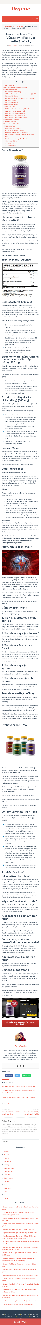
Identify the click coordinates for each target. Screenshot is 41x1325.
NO (8, 1317)
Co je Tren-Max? (8, 85)
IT (2, 1317)
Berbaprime (7, 1161)
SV (34, 1317)
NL (16, 1314)
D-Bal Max (7, 1188)
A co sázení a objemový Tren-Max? (16, 132)
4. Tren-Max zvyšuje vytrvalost (15, 115)
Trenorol (10, 1104)
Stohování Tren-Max (9, 122)
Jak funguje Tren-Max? (10, 104)
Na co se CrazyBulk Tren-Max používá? (15, 87)
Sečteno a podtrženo (10, 141)
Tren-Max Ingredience (10, 90)
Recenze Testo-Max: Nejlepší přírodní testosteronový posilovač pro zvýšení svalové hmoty (19, 1259)
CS (9, 1314)
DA (13, 1314)
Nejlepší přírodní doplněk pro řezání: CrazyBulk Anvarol (20, 1275)
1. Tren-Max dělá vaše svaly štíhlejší (17, 109)
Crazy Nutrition (8, 1178)
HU (37, 1314)
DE (28, 1314)
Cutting (6, 1185)
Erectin (6, 1198)
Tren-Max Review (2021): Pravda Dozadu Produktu (31, 1111)
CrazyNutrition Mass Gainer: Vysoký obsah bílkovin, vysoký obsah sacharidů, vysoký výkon (19, 1237)
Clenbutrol (7, 1175)
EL (31, 1314)
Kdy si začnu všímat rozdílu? (14, 130)
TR (37, 1317)
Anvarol (6, 1158)
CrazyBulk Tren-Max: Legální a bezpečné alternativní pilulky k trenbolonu (18, 1091)
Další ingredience (11, 102)
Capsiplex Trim (8, 1171)
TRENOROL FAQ (9, 126)
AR (3, 1314)
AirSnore (6, 1151)
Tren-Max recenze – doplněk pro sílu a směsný (11, 1111)
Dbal (5, 1191)
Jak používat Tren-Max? (13, 128)
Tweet (17, 1075)
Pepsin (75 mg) (10, 100)
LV (5, 1317)
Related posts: (10, 145)
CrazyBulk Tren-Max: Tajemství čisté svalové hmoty (18, 1086)
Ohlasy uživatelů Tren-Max (11, 124)
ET (19, 1314)
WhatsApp (26, 1075)
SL (28, 1317)
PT (12, 1317)
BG (6, 1314)
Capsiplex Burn (9, 1168)
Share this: (9, 143)
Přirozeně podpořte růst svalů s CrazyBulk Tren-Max (18, 1097)
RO (18, 1317)
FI (22, 1314)
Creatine (6, 1181)
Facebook (9, 1075)
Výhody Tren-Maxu (9, 107)
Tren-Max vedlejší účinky (11, 120)
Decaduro (7, 1195)
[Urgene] (20, 9)
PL (15, 1317)
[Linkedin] (17, 1066)
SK (25, 1317)
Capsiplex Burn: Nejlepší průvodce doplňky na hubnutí (20, 1233)
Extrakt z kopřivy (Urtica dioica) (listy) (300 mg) (20, 98)
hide (24, 82)
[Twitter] (21, 1066)
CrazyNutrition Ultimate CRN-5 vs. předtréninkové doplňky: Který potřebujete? (18, 1213)
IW (34, 1314)
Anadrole (7, 1155)
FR (25, 1314)
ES (31, 1317)
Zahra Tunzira (8, 1121)
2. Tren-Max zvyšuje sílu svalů (15, 111)
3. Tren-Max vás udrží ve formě (15, 113)
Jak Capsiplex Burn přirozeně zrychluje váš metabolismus (21, 1301)
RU (21, 1317)
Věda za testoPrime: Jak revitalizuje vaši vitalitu (18, 1304)
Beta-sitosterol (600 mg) (13, 92)
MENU (35, 19)
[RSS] (20, 2)
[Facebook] (24, 1066)
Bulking (6, 1165)
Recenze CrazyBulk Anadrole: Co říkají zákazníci (18, 1229)
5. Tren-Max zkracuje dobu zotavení (16, 117)
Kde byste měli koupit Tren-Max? (16, 139)
